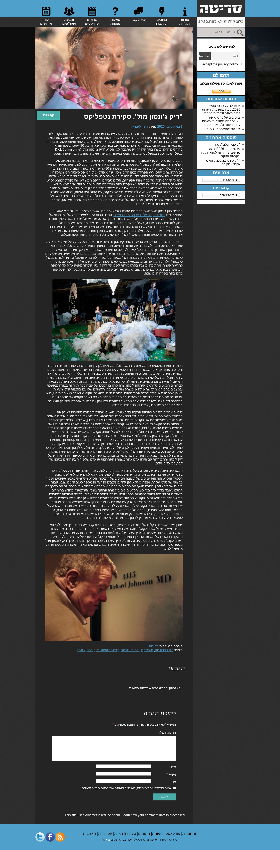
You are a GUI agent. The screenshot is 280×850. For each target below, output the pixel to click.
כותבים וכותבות (161, 21)
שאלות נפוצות (115, 21)
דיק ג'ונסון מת (164, 650)
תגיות (119, 834)
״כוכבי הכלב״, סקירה (225, 144)
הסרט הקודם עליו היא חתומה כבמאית (139, 215)
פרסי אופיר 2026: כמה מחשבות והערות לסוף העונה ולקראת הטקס (221, 109)
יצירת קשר (138, 20)
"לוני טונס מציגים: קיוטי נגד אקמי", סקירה (222, 162)
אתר (173, 782)
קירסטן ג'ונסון (86, 650)
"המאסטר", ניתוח (218, 129)
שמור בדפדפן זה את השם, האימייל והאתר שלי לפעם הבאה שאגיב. (126, 788)
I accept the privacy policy (220, 64)
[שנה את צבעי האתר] (48, 115)
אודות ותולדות (185, 21)
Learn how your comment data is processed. (124, 815)
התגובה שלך (166, 732)
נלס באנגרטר (130, 650)
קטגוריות (105, 834)
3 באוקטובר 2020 (170, 126)
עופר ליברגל (140, 126)
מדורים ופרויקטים (92, 21)
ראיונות (158, 834)
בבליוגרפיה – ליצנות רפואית (148, 688)
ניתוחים (144, 834)
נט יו (108, 839)
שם (172, 767)
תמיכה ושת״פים (69, 21)
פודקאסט (173, 834)
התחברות (189, 834)
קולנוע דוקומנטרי (108, 650)
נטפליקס (147, 650)
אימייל (170, 774)
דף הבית (90, 834)
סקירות (154, 646)
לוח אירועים (46, 21)
